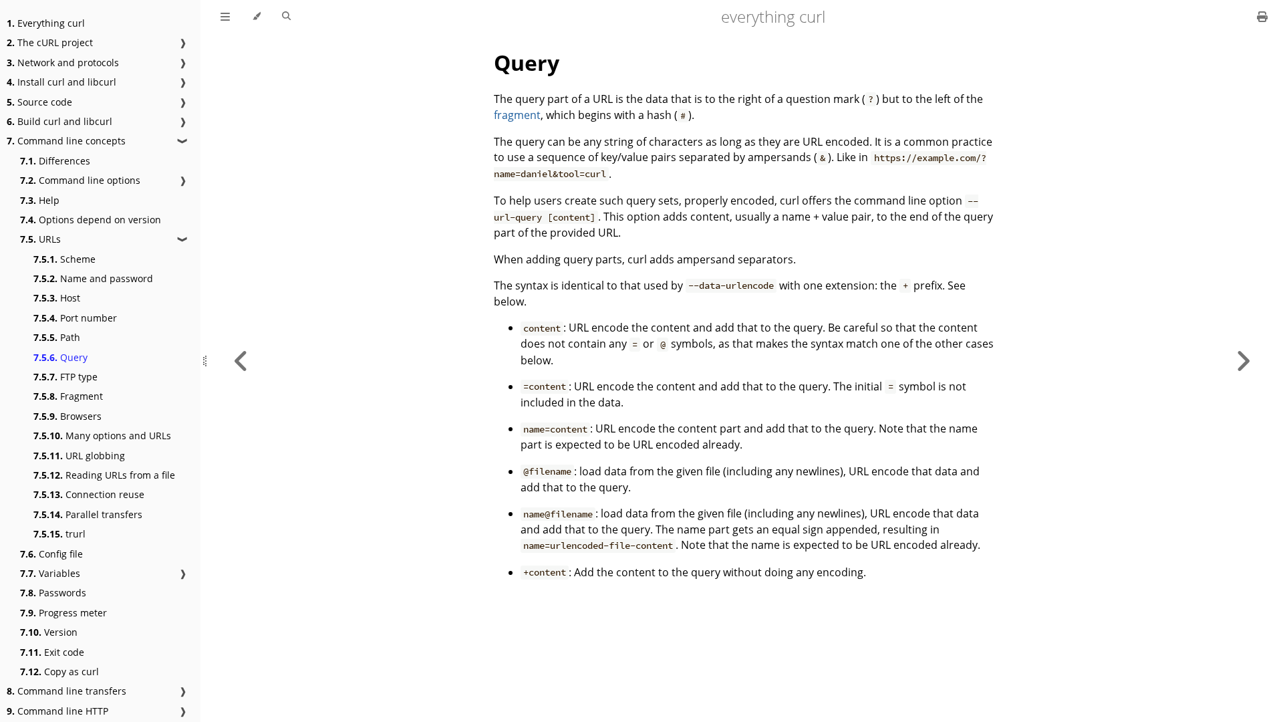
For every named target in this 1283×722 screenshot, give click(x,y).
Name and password (93, 278)
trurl (59, 533)
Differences (55, 160)
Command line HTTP (57, 711)
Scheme (64, 259)
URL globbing (79, 455)
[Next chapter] (1243, 361)
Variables (50, 573)
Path (56, 337)
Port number (75, 318)
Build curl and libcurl (59, 121)
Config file (51, 554)
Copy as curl (59, 671)
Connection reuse (88, 494)
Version (49, 632)
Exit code (52, 652)
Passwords (53, 592)
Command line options (80, 180)
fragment (517, 115)
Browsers (67, 416)
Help (39, 200)
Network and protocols (63, 62)
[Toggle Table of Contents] (225, 16)
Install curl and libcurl (61, 82)
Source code (39, 102)
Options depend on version (90, 219)
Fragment (68, 396)
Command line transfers (66, 691)
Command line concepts (66, 140)
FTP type (65, 376)
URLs (40, 239)
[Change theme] (256, 16)
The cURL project (50, 42)
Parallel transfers (87, 514)
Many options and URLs (102, 435)
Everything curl (46, 23)
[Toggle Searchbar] (286, 16)
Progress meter (63, 612)
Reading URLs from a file (104, 475)
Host (56, 297)
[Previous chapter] (241, 361)
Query (60, 357)
